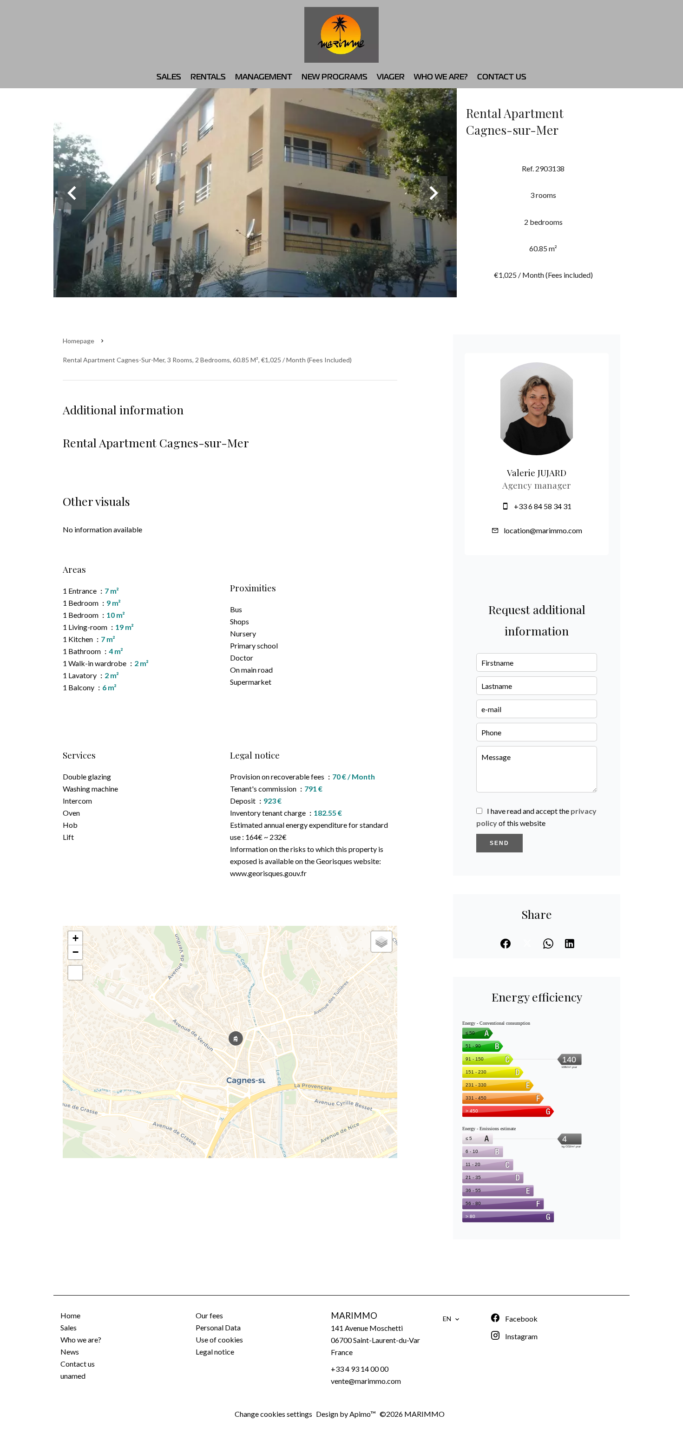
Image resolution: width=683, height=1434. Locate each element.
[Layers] (381, 941)
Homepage (78, 341)
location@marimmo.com (543, 530)
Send (499, 843)
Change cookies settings (273, 1413)
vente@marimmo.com (366, 1380)
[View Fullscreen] (75, 973)
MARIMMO (354, 1315)
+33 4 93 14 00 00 (359, 1368)
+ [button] (75, 938)
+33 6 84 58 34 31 (542, 506)
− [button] (75, 952)
